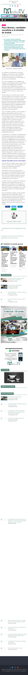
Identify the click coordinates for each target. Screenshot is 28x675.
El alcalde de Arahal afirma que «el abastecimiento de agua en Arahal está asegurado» (13, 257)
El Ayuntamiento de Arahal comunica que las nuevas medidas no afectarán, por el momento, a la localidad (5, 259)
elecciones (4, 36)
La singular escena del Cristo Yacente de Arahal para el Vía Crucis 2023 (12, 237)
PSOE (7, 36)
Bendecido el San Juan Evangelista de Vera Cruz (13, 229)
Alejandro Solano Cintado (17, 34)
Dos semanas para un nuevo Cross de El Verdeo (11, 4)
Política (3, 25)
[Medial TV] (2, 20)
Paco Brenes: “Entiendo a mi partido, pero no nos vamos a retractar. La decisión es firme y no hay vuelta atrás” (22, 259)
